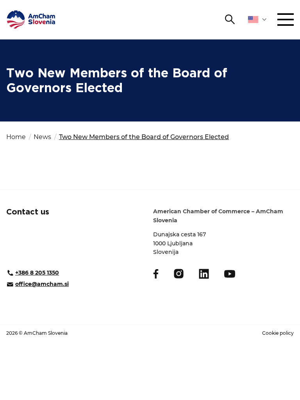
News (42, 137)
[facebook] (156, 274)
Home (16, 137)
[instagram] (179, 274)
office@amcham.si (42, 284)
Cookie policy (278, 333)
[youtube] (229, 274)
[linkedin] (204, 274)
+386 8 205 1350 (37, 272)
